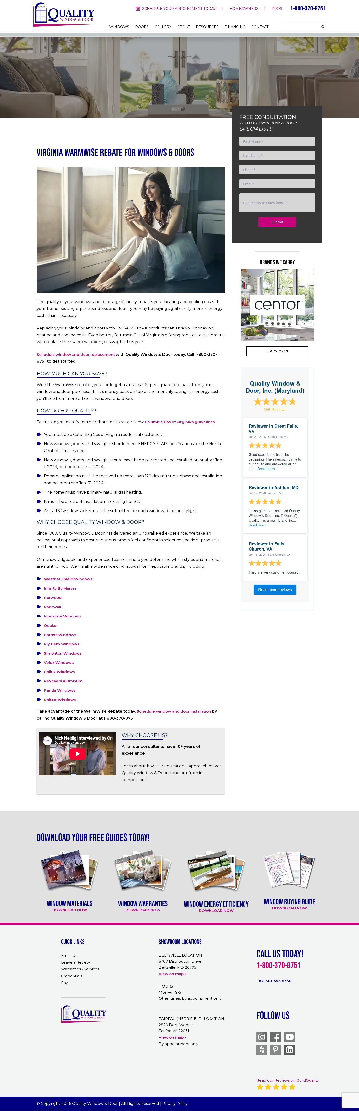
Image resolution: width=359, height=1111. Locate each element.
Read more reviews (275, 589)
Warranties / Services (80, 969)
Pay (64, 982)
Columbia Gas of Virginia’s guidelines (180, 422)
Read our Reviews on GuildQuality (287, 1080)
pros (277, 8)
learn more (277, 351)
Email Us (69, 955)
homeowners (244, 8)
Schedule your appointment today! (179, 8)
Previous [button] (233, 324)
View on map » (173, 973)
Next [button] (321, 324)
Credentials (71, 976)
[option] (277, 305)
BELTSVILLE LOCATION (180, 955)
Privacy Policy (175, 1103)
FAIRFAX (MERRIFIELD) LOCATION (191, 1018)
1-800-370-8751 (308, 8)
